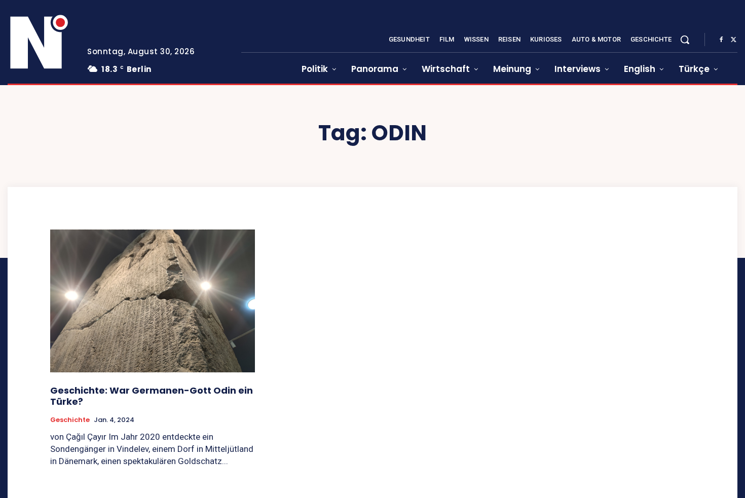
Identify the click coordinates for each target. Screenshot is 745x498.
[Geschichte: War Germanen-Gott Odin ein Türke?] (152, 301)
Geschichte (70, 420)
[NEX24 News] (39, 42)
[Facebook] (721, 40)
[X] (733, 40)
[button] (685, 39)
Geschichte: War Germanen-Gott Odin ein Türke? (151, 396)
